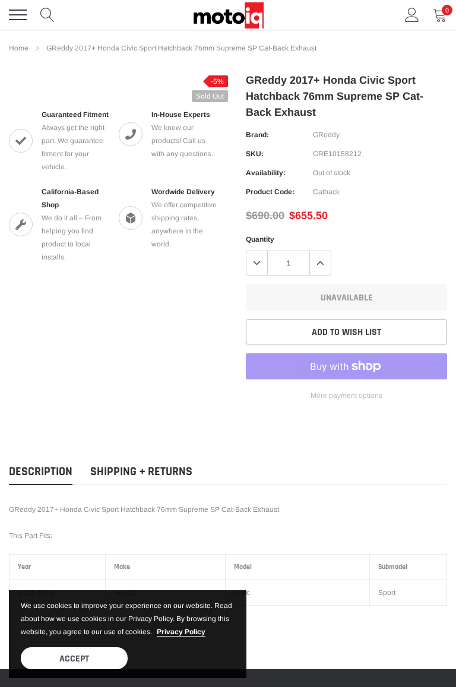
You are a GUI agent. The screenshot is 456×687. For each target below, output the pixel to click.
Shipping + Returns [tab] (141, 471)
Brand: (257, 135)
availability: (266, 173)
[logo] (228, 15)
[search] (47, 15)
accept (74, 659)
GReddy (326, 135)
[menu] (18, 15)
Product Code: (270, 192)
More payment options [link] (346, 395)
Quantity (260, 239)
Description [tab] (40, 471)
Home (18, 48)
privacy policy (181, 632)
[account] (412, 15)
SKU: (255, 154)
